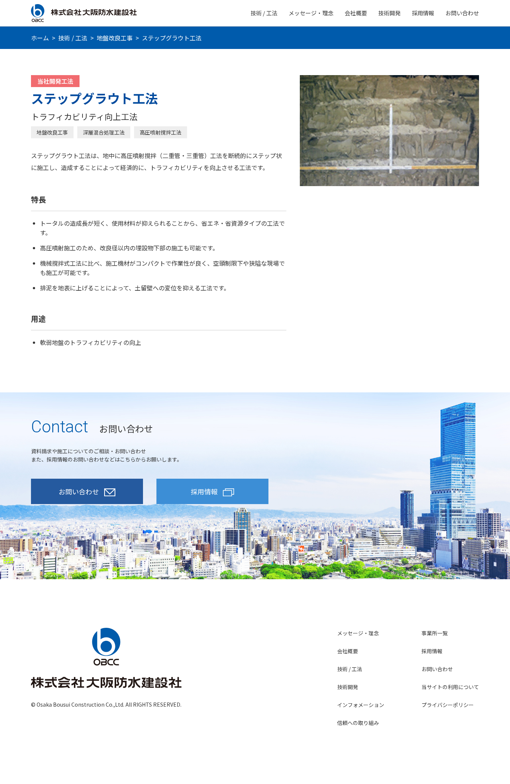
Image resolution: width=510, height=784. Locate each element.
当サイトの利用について (450, 687)
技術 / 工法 (264, 13)
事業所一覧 (435, 633)
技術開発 (389, 13)
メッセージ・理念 (311, 13)
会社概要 (356, 13)
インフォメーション (360, 705)
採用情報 (423, 13)
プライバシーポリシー (448, 705)
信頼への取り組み (358, 722)
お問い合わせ (462, 13)
